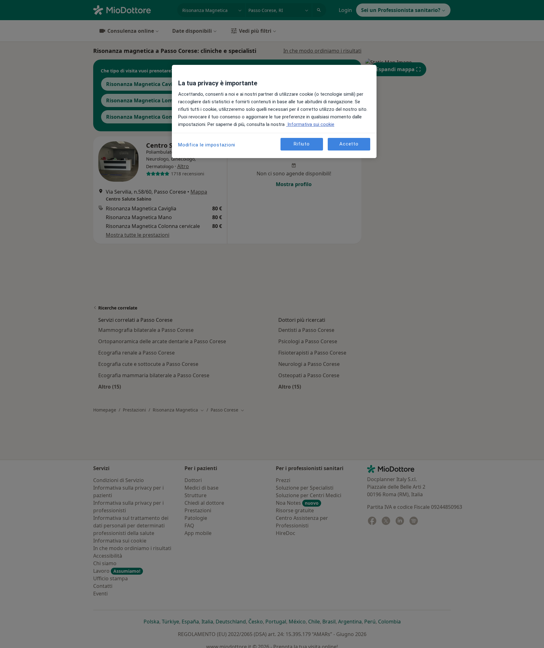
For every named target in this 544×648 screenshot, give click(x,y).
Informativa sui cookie (310, 124)
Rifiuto (301, 144)
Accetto (348, 144)
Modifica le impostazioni (206, 145)
